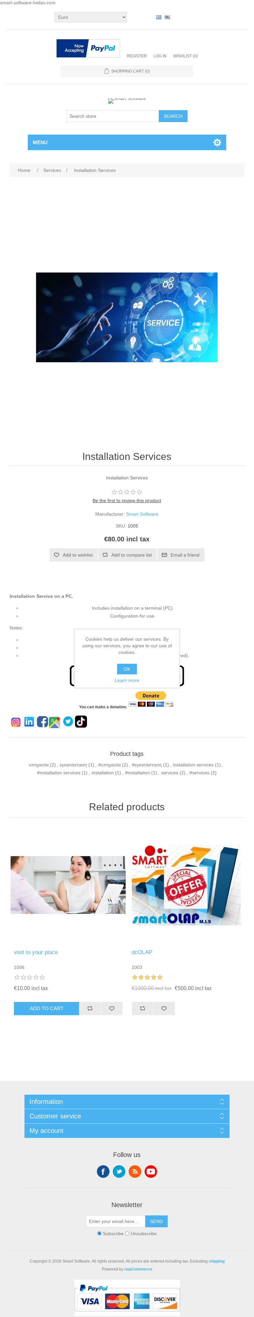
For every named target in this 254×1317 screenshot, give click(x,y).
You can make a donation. (103, 707)
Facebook (103, 1171)
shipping (217, 1261)
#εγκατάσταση (147, 764)
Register (137, 56)
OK (127, 669)
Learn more (127, 680)
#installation (137, 772)
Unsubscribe (144, 1233)
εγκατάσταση (73, 764)
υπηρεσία (39, 764)
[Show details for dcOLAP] (185, 885)
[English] (167, 17)
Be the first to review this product (127, 500)
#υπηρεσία (109, 764)
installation (103, 772)
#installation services (58, 772)
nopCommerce (138, 1269)
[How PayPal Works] (88, 49)
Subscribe (113, 1233)
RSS (135, 1171)
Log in (160, 56)
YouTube (151, 1171)
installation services (193, 764)
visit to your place (36, 952)
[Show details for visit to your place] (68, 885)
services (169, 772)
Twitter (119, 1171)
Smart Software (142, 514)
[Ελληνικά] (159, 17)
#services (199, 772)
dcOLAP (142, 952)
